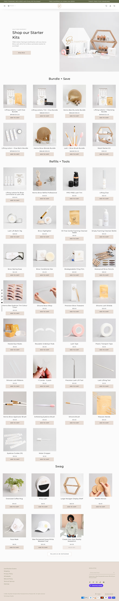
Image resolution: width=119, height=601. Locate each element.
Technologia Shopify (9, 596)
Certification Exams (10, 568)
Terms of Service (9, 581)
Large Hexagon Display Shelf (72, 499)
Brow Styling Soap (15, 269)
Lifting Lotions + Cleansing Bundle (104, 111)
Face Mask (14, 539)
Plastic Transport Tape (104, 344)
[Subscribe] (114, 572)
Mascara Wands (104, 417)
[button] (106, 6)
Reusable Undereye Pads (44, 344)
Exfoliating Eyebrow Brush (44, 417)
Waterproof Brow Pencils (104, 269)
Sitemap (6, 584)
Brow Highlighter (44, 231)
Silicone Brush (74, 417)
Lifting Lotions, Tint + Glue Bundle (44, 110)
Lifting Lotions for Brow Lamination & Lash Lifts (15, 193)
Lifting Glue (104, 193)
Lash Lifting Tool (104, 380)
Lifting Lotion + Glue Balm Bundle (15, 148)
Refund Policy (8, 579)
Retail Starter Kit (104, 148)
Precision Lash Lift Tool (74, 380)
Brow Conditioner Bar (44, 269)
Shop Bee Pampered (13, 593)
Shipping (7, 571)
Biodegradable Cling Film (74, 269)
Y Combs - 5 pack (44, 380)
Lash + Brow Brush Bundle (74, 148)
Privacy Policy (8, 573)
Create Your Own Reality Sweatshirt (71, 540)
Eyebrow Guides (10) (15, 453)
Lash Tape (74, 344)
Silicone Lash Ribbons (14, 380)
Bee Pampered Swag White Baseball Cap (43, 540)
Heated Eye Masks (15, 344)
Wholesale (7, 576)
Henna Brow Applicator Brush (14, 417)
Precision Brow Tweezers (74, 306)
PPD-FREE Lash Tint (74, 193)
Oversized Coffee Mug (14, 499)
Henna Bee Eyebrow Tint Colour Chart (15, 306)
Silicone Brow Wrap (44, 306)
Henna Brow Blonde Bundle (44, 148)
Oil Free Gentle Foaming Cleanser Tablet (74, 232)
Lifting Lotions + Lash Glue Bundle (15, 111)
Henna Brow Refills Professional (44, 193)
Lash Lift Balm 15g (15, 231)
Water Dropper (44, 453)
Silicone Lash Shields (104, 306)
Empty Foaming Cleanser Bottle (104, 231)
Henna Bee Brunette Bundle (74, 110)
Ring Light (43, 499)
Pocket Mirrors (100, 499)
